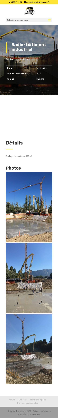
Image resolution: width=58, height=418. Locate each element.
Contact (23, 399)
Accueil (12, 399)
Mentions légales (38, 399)
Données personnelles (27, 403)
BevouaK (36, 414)
